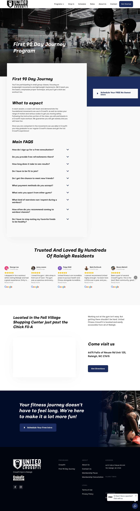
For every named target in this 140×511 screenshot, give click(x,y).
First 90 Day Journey (67, 469)
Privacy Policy (87, 494)
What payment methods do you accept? (32, 185)
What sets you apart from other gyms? (32, 192)
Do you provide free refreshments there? (33, 157)
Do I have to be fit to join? (25, 171)
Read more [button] (9, 283)
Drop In (71, 4)
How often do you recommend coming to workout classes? (33, 210)
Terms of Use (87, 490)
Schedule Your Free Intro (39, 427)
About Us (102, 4)
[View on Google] (7, 268)
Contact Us (86, 469)
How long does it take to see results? (31, 164)
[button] (59, 4)
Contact (113, 4)
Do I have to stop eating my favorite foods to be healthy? (33, 220)
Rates (92, 4)
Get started (126, 4)
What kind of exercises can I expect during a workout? (34, 201)
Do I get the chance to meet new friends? (33, 178)
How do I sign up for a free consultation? (33, 149)
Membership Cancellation (92, 477)
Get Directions (98, 369)
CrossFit (62, 465)
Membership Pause (90, 473)
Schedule (82, 4)
